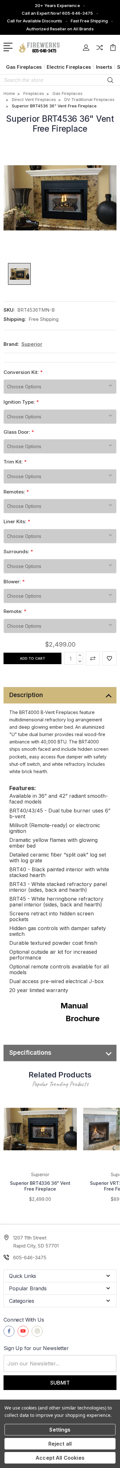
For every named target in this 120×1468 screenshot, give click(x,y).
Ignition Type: (21, 402)
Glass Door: (19, 432)
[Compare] (99, 49)
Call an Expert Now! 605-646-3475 (57, 13)
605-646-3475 (29, 1257)
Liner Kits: (17, 521)
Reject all (60, 1444)
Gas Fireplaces (24, 67)
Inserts (104, 67)
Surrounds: (18, 551)
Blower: (14, 582)
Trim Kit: (15, 462)
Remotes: (16, 492)
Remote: (15, 611)
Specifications (30, 1052)
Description (26, 695)
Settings (59, 1429)
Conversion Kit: (23, 372)
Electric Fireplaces (69, 67)
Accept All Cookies (60, 1458)
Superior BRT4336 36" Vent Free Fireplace (40, 1186)
